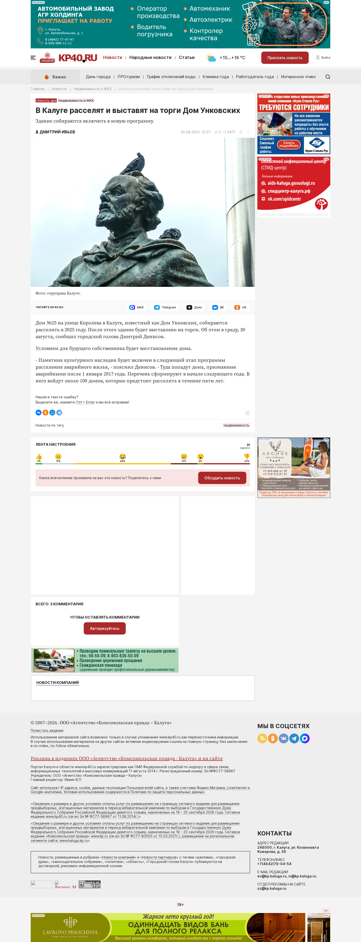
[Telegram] (59, 413)
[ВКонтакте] (39, 413)
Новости (112, 57)
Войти (325, 57)
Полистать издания (47, 730)
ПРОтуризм (129, 76)
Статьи (187, 57)
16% (58, 461)
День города (98, 76)
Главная (37, 89)
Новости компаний (57, 682)
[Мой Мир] (52, 413)
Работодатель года (255, 76)
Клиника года (216, 76)
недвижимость (236, 425)
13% (184, 461)
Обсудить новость (222, 477)
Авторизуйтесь (105, 628)
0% (39, 461)
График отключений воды (171, 76)
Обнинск (47, 60)
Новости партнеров (159, 857)
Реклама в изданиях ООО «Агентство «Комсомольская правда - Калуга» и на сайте (127, 759)
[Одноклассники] (45, 413)
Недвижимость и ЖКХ (92, 89)
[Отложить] (240, 132)
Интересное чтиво (298, 76)
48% (122, 461)
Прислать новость (285, 57)
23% (246, 461)
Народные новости (150, 57)
